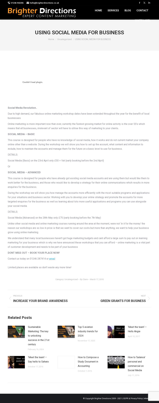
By (84, 279)
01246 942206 (17, 3)
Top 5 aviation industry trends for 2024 (88, 331)
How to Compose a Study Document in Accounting (88, 361)
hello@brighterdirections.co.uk (44, 3)
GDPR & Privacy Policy (133, 398)
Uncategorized (71, 279)
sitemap (147, 398)
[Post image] (16, 332)
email (52, 258)
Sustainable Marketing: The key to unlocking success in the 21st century (38, 336)
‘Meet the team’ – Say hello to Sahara (38, 359)
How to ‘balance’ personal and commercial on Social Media (136, 364)
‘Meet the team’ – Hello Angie (137, 329)
